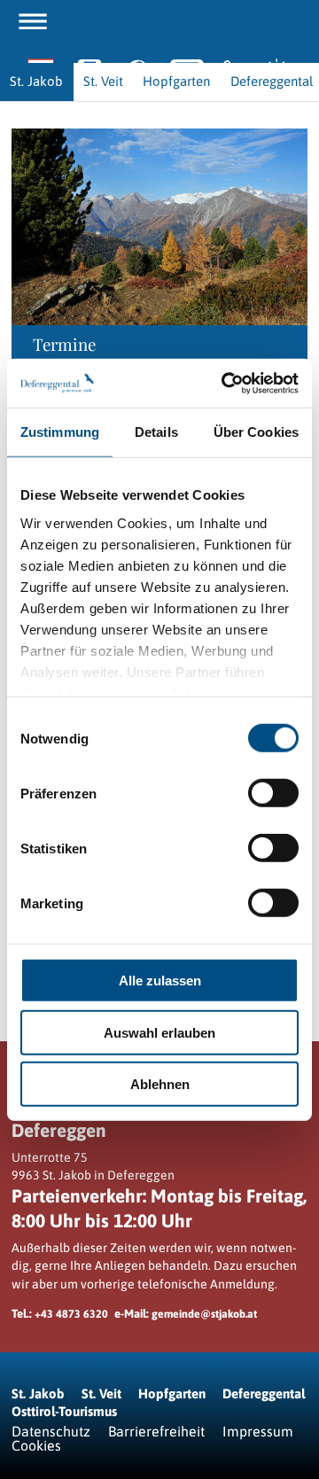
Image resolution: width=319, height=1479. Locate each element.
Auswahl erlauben (159, 1031)
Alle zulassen (160, 980)
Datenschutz (51, 1431)
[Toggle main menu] (33, 21)
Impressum (257, 1431)
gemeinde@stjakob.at (204, 1313)
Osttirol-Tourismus (64, 1411)
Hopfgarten (172, 1393)
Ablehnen (160, 1084)
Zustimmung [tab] (59, 432)
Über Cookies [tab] (256, 432)
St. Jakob (38, 1393)
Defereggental (263, 1393)
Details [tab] (156, 432)
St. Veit (101, 1393)
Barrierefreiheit (156, 1431)
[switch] (273, 793)
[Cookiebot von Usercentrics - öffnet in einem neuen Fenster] (225, 382)
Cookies (36, 1445)
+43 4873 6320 (71, 1313)
